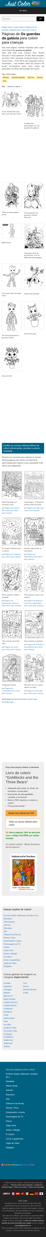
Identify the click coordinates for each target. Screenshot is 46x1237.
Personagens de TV (12, 944)
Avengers (8, 990)
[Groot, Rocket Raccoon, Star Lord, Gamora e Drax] (12, 107)
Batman (7, 993)
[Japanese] (41, 1193)
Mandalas (8, 919)
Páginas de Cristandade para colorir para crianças (11, 690)
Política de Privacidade (36, 1187)
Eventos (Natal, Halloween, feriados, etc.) (21, 915)
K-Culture (8, 957)
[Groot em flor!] (12, 371)
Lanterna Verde (10, 1028)
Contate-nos (38, 1185)
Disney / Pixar (9, 938)
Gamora (39, 77)
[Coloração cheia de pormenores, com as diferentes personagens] (34, 248)
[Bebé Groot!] (12, 238)
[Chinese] (36, 1193)
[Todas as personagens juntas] (12, 207)
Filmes (6, 947)
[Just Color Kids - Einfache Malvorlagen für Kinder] (32, 1193)
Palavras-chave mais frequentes (22, 1185)
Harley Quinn (9, 1018)
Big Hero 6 (8, 996)
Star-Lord (31, 77)
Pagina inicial (7, 27)
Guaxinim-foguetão (18, 77)
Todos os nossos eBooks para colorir (23, 823)
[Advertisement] (23, 157)
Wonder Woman (30, 990)
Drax (4, 81)
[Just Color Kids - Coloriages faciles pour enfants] (13, 1193)
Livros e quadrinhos (12, 960)
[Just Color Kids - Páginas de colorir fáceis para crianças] (22, 1193)
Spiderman (8, 1040)
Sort (3, 86)
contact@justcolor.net (23, 1225)
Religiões (8, 966)
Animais (7, 925)
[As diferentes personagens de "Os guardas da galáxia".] (34, 119)
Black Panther (9, 999)
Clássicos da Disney (12, 935)
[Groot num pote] (34, 329)
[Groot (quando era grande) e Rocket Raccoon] (34, 208)
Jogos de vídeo (10, 963)
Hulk (6, 1021)
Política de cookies (20, 1187)
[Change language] (43, 3)
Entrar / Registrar (38, 3)
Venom (26, 986)
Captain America (11, 1002)
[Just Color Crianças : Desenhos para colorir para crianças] (22, 3)
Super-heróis (19, 27)
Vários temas (9, 922)
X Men (25, 993)
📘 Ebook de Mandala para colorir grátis (17, 1165)
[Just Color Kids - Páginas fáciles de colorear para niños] (17, 1193)
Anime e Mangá (10, 954)
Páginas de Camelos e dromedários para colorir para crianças (34, 647)
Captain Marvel (10, 1005)
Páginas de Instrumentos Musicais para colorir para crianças (11, 603)
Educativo (8, 928)
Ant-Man (7, 983)
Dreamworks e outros (12, 941)
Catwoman (8, 1009)
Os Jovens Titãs (10, 1031)
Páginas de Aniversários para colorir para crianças (33, 556)
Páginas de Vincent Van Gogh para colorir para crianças (10, 510)
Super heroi (8, 950)
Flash (6, 1015)
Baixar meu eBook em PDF (21, 813)
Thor (25, 983)
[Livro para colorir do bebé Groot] (12, 288)
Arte (5, 931)
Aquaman (8, 986)
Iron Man (7, 1025)
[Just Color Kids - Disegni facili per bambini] (27, 1193)
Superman (8, 1043)
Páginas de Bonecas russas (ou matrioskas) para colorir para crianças (33, 603)
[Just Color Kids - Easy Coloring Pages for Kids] (6, 1193)
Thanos (7, 1046)
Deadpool (8, 1012)
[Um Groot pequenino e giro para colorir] (12, 330)
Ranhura (6, 77)
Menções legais (7, 1187)
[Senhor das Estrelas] (34, 289)
